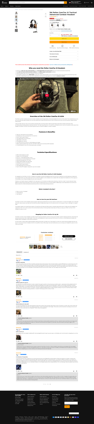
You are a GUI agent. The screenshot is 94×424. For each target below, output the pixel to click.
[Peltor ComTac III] (16, 16)
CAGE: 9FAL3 (36, 417)
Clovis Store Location (31, 404)
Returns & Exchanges (56, 404)
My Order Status (55, 398)
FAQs (29, 416)
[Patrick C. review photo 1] (18, 292)
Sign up (67, 406)
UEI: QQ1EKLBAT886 (19, 400)
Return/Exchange (41, 416)
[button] (53, 16)
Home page (17, 417)
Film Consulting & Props (44, 402)
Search (46, 416)
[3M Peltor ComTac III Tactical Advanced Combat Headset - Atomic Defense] (16, 20)
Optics (6, 6)
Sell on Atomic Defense (29, 417)
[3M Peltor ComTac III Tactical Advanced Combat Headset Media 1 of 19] (16, 13)
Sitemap (22, 417)
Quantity (51, 32)
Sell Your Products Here (44, 398)
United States (73, 413)
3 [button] (47, 384)
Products (25, 416)
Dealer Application (43, 396)
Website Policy (30, 399)
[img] (18, 258)
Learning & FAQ (55, 399)
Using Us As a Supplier (19, 399)
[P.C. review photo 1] (18, 367)
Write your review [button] (69, 236)
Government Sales (73, 6)
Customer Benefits (31, 402)
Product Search (30, 401)
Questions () (26, 252)
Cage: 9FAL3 (17, 402)
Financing (54, 402)
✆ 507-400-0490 (82, 6)
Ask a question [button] (68, 238)
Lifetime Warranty (30, 396)
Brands (11, 6)
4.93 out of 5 (28, 237)
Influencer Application (44, 399)
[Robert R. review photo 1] (18, 337)
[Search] (65, 2)
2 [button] (45, 384)
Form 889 (17, 403)
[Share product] (46, 14)
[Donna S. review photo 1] (18, 312)
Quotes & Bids (18, 397)
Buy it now (64, 42)
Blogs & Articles (30, 398)
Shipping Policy (30, 405)
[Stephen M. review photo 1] (18, 271)
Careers (41, 404)
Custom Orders (55, 401)
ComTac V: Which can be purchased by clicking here (60, 64)
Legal (36, 416)
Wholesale (65, 6)
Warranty (16, 416)
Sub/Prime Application (44, 401)
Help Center (54, 396)
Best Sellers (18, 6)
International (54, 405)
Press (33, 416)
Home (16, 9)
